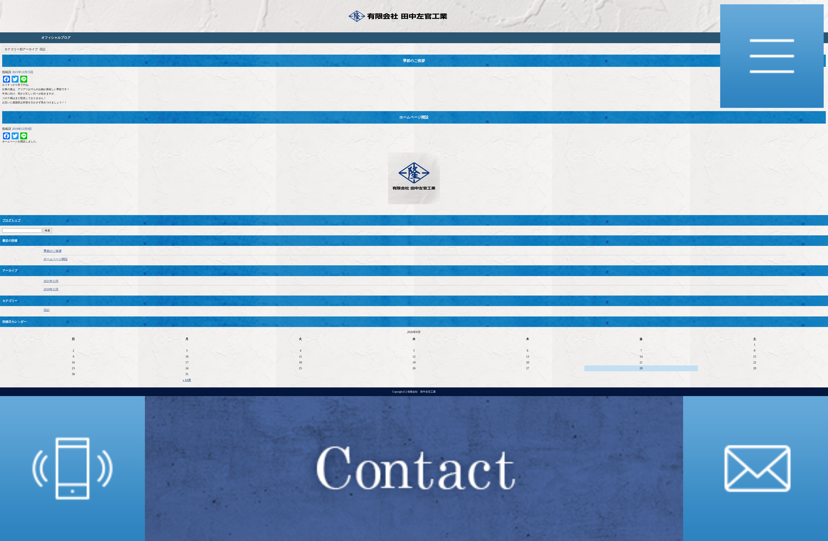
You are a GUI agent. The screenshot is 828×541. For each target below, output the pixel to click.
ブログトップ (11, 220)
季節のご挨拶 (414, 61)
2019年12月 (51, 289)
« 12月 (187, 380)
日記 (47, 310)
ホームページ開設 (414, 117)
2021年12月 (51, 281)
